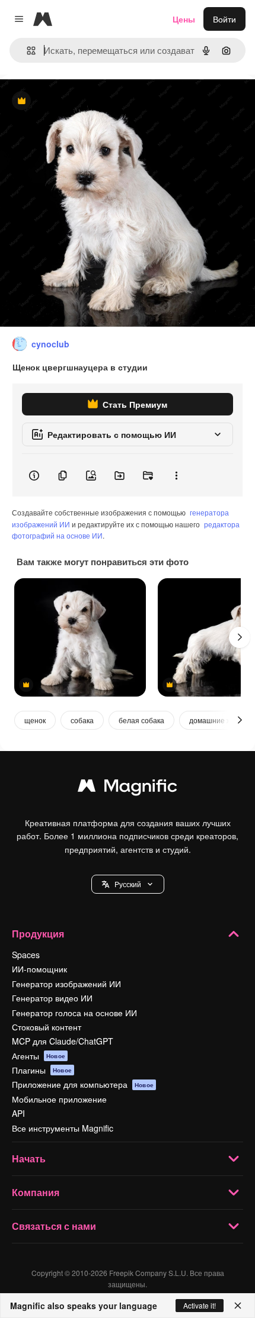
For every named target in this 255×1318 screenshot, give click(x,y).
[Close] (238, 1305)
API (18, 1113)
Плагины (42, 1070)
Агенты (38, 1056)
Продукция (38, 933)
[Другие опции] (176, 475)
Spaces (26, 955)
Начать (29, 1158)
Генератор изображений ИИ (66, 984)
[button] (127, 884)
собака (82, 720)
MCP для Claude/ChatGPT (62, 1041)
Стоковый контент (46, 1027)
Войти (224, 19)
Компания (35, 1192)
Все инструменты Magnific (62, 1128)
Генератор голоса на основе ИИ (74, 1013)
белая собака (141, 720)
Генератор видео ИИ (52, 998)
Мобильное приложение (59, 1099)
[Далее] (239, 637)
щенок (35, 720)
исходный (79, 101)
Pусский (127, 884)
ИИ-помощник (39, 969)
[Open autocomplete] (26, 50)
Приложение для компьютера (83, 1084)
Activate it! (199, 1305)
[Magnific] (127, 788)
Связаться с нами (54, 1226)
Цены (184, 19)
